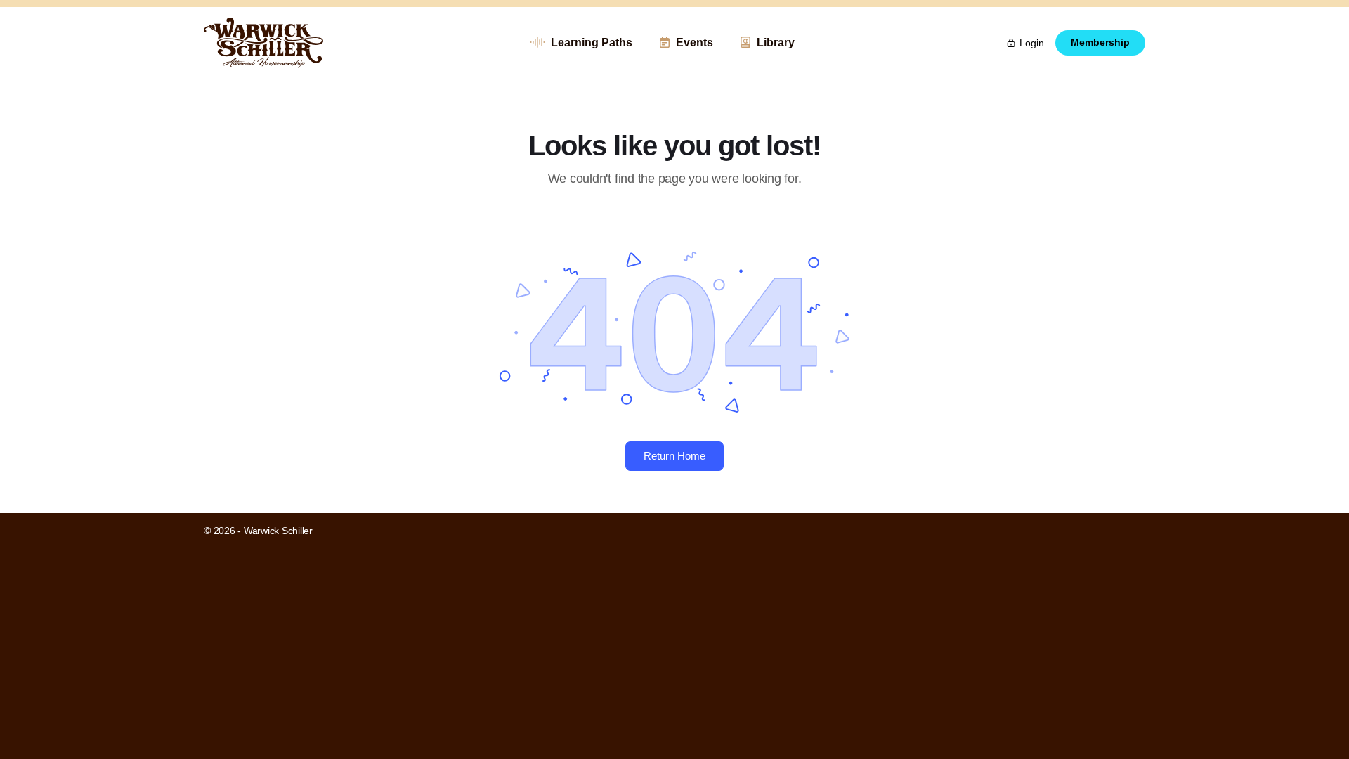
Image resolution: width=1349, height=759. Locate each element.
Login (1031, 42)
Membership (1100, 42)
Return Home (674, 456)
